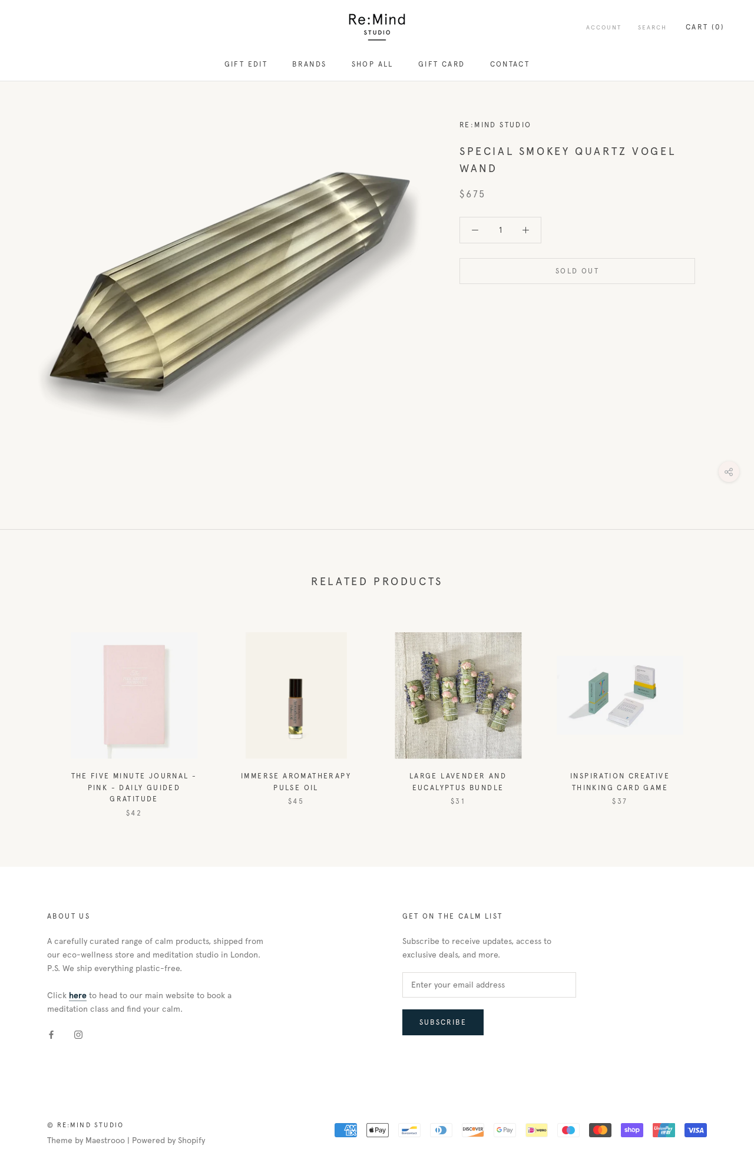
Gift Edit (246, 64)
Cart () (705, 27)
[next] (717, 712)
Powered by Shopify (168, 1140)
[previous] (37, 712)
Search (652, 27)
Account (603, 27)
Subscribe (443, 1022)
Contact (510, 64)
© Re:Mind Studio (85, 1125)
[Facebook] (51, 1034)
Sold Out (577, 271)
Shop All (372, 64)
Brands (309, 64)
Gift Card (441, 64)
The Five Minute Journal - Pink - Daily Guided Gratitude (134, 788)
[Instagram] (78, 1034)
